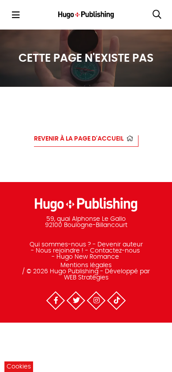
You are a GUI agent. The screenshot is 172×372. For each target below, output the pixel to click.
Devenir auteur (120, 245)
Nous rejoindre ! (59, 251)
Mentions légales (86, 265)
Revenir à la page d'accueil (78, 139)
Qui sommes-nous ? (60, 245)
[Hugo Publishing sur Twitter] (76, 300)
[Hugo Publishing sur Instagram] (96, 300)
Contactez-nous (115, 251)
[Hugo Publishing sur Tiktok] (116, 300)
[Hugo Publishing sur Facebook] (55, 300)
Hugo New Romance (87, 257)
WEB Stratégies (86, 278)
